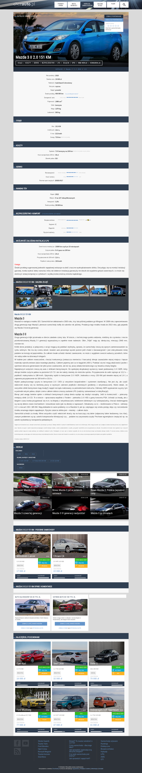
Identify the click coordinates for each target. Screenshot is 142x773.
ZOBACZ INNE (25, 628)
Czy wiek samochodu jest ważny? (79, 755)
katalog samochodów (87, 5)
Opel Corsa (42, 749)
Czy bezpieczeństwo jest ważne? (51, 214)
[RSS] (17, 755)
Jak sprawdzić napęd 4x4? (79, 758)
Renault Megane (44, 752)
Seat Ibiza (42, 757)
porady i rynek (61, 5)
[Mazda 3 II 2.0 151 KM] (25, 296)
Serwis (36, 63)
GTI (102, 759)
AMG (103, 757)
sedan (21, 468)
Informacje (94, 768)
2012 (33, 454)
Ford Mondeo (43, 746)
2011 (26, 454)
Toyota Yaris (43, 744)
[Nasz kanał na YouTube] (25, 746)
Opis (73, 63)
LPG (58, 63)
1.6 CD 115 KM (54, 461)
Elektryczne (105, 746)
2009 (19, 454)
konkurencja (95, 63)
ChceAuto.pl (56, 768)
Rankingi (104, 744)
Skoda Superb (43, 741)
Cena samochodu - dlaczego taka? (80, 746)
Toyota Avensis (44, 754)
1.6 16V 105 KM (23, 461)
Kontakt (101, 768)
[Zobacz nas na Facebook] (17, 746)
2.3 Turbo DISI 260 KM (39, 461)
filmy (113, 4)
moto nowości (74, 5)
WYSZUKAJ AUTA (37, 628)
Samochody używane (109, 741)
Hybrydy (104, 752)
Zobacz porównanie (113, 16)
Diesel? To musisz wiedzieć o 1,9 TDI (80, 742)
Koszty (28, 63)
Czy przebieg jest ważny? (71, 93)
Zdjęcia (66, 63)
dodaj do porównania (114, 20)
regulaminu (75, 768)
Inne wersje (82, 63)
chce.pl (24, 3)
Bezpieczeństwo (48, 63)
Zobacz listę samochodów (32, 623)
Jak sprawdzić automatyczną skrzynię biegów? (80, 751)
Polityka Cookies (85, 768)
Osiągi (20, 63)
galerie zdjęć (100, 5)
